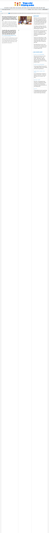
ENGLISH (36, 9)
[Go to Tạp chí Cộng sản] (24, 4)
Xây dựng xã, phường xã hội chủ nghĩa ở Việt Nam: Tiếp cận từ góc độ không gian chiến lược (40, 27)
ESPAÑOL (40, 9)
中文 (33, 9)
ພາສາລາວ (29, 9)
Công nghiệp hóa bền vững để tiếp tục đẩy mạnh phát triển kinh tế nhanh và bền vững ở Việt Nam (40, 91)
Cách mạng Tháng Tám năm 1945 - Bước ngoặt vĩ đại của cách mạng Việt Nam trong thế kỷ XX (40, 67)
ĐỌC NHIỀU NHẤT (38, 52)
